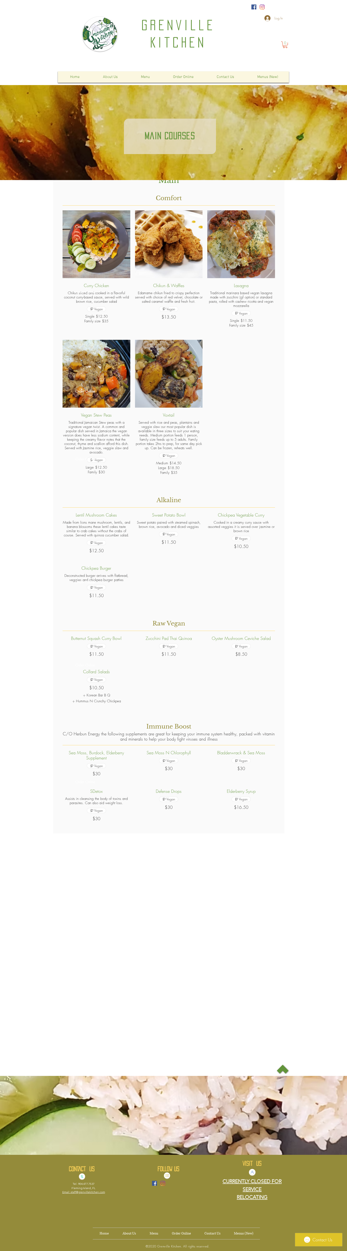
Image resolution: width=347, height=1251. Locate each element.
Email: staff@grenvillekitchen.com (83, 1192)
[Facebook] (253, 6)
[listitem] (96, 695)
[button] (285, 44)
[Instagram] (262, 6)
